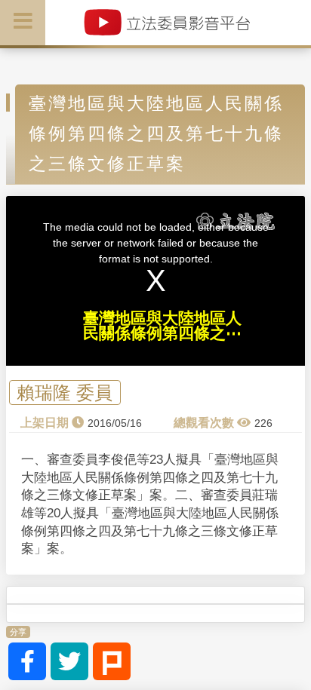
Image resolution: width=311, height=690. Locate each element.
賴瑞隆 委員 (64, 392)
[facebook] (27, 661)
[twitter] (69, 661)
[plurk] (112, 661)
